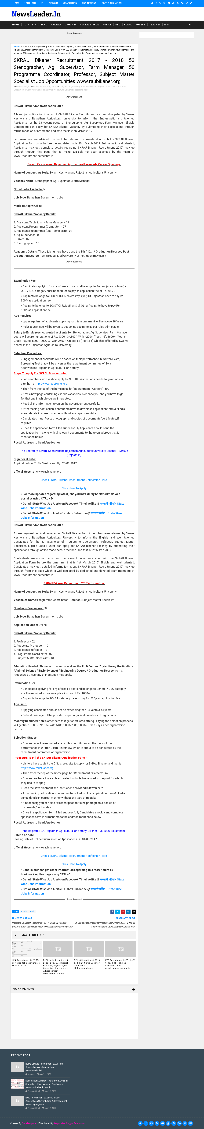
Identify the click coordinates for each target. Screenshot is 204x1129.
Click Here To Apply (74, 488)
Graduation (70, 3)
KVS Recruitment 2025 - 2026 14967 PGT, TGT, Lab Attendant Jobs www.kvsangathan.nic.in (120, 964)
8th (31, 46)
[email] (169, 3)
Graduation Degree (63, 46)
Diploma (53, 3)
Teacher (154, 24)
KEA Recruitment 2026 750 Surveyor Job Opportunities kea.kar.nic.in (26, 963)
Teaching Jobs (53, 50)
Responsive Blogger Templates (69, 1123)
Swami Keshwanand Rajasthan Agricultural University (49, 90)
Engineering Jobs (44, 46)
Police (107, 24)
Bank (43, 24)
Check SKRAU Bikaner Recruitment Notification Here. (74, 480)
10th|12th (30, 3)
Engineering (89, 3)
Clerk (128, 24)
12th (25, 46)
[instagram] (160, 3)
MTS (167, 24)
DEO (117, 24)
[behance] (182, 3)
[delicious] (191, 3)
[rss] (164, 3)
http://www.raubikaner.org (51, 383)
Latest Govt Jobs (83, 46)
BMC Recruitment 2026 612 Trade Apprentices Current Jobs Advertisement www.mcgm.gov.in (46, 1101)
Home (16, 3)
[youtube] (173, 3)
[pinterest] (177, 3)
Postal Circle (89, 24)
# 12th (24, 911)
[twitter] (152, 3)
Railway (56, 24)
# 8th (32, 911)
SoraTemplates (30, 1123)
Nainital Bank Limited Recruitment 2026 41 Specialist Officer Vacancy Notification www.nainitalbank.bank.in (47, 1084)
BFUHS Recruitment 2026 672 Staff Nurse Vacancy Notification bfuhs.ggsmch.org (87, 964)
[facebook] (156, 3)
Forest (140, 24)
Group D (70, 24)
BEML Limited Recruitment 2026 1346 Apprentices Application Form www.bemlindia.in (44, 1067)
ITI (42, 3)
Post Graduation (112, 3)
